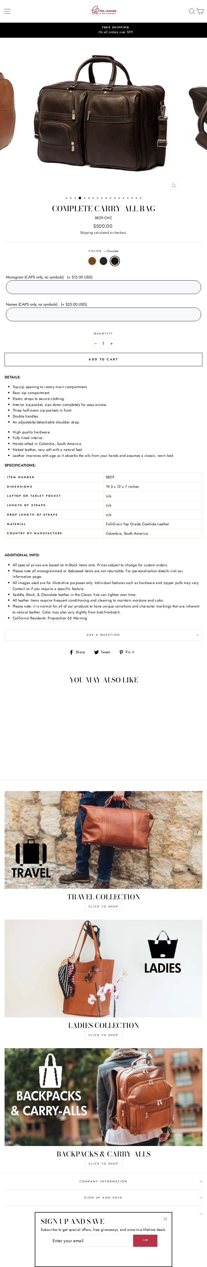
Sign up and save (103, 1198)
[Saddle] (36, 761)
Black (103, 261)
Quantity (103, 334)
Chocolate (114, 261)
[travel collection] (103, 840)
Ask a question (103, 635)
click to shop (103, 906)
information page (27, 576)
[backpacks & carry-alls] (103, 1097)
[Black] (43, 761)
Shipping (86, 232)
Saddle (92, 261)
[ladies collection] (103, 968)
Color (103, 251)
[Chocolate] (49, 761)
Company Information (103, 1181)
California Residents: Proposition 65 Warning (50, 618)
